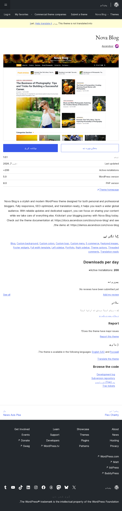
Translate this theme (108, 358)
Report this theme (109, 336)
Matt (114, 462)
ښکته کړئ (30, 148)
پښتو (108, 487)
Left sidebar (58, 247)
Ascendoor (107, 46)
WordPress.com (108, 456)
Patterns (84, 446)
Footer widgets (21, 247)
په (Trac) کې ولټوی (105, 382)
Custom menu (77, 243)
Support (54, 434)
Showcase (83, 429)
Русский (114, 351)
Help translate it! (41, 23)
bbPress (112, 467)
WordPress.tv (50, 446)
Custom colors (46, 243)
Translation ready (109, 251)
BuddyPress (110, 473)
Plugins (85, 440)
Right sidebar (83, 247)
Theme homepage (109, 189)
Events (26, 434)
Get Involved (22, 429)
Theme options (99, 247)
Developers (52, 440)
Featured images (109, 243)
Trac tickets (108, 385)
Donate (24, 440)
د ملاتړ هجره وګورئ (109, 315)
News (115, 434)
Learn (56, 429)
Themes (114, 14)
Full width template (40, 247)
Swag (25, 446)
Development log (106, 374)
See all (6, 294)
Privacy (114, 446)
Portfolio (70, 247)
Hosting (114, 440)
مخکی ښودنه (89, 148)
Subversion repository (103, 378)
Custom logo (62, 243)
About (115, 429)
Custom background (27, 243)
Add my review (111, 294)
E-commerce (92, 243)
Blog (13, 243)
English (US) (98, 351)
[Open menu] (5, 5)
